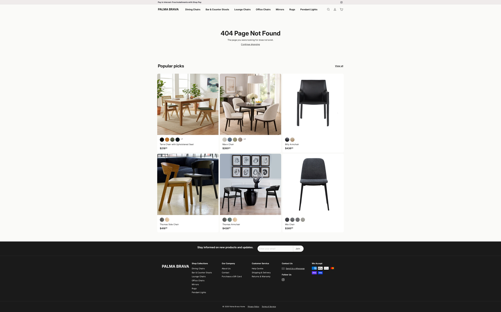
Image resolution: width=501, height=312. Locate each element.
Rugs (292, 9)
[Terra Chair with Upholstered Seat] (188, 113)
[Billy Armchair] (313, 113)
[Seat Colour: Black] (162, 140)
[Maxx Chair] (250, 113)
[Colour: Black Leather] (287, 140)
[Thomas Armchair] (250, 193)
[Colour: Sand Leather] (292, 140)
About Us (226, 268)
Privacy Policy (253, 306)
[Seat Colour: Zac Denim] (230, 140)
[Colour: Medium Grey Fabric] (292, 220)
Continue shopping (250, 44)
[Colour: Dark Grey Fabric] (287, 220)
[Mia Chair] (313, 193)
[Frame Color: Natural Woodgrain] (167, 220)
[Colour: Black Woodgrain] (224, 220)
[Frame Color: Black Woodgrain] (162, 220)
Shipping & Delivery (261, 272)
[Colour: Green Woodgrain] (230, 220)
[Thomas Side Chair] (188, 193)
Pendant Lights (308, 9)
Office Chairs (263, 9)
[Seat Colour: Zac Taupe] (240, 140)
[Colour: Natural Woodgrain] (235, 220)
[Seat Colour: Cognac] (167, 140)
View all (339, 66)
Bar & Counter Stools (217, 9)
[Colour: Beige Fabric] (303, 220)
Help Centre (257, 268)
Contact (225, 272)
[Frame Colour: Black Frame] (177, 140)
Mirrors (280, 9)
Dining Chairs (192, 9)
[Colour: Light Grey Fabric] (298, 220)
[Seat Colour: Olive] (172, 140)
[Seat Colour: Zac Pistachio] (235, 140)
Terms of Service (269, 306)
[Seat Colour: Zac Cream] (224, 140)
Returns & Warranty (261, 276)
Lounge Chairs (242, 9)
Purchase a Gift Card (232, 276)
